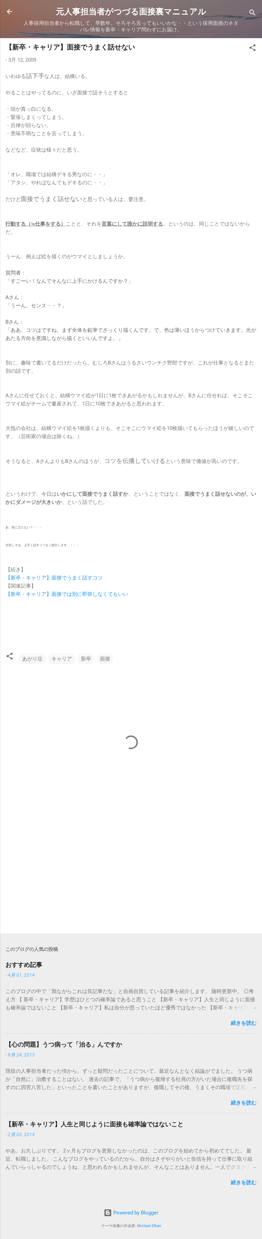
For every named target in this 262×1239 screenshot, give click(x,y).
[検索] (252, 13)
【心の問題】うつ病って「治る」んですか (63, 1044)
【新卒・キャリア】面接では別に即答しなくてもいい (67, 594)
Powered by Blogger (135, 1213)
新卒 (86, 659)
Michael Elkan (149, 1226)
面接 (105, 659)
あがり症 (32, 659)
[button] (252, 49)
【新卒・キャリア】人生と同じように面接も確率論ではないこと (94, 1124)
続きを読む (244, 1023)
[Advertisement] (131, 875)
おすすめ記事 (23, 964)
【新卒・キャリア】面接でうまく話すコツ (54, 578)
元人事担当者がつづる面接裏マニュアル (131, 11)
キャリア (62, 659)
